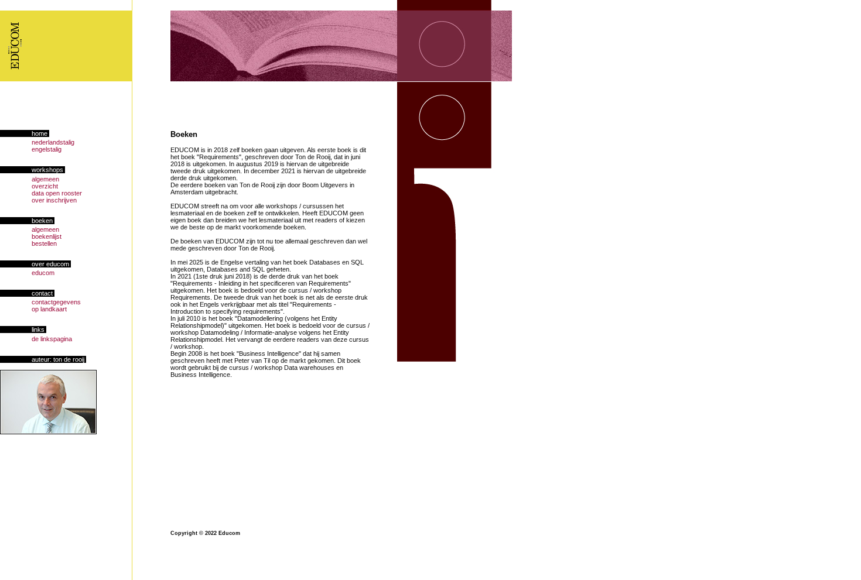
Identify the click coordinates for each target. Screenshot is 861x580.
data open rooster (41, 193)
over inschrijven (38, 200)
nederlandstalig (37, 142)
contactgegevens (40, 302)
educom (27, 272)
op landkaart (33, 309)
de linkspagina (36, 338)
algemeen (29, 179)
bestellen (28, 243)
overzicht (29, 186)
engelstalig (31, 149)
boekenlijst (31, 236)
